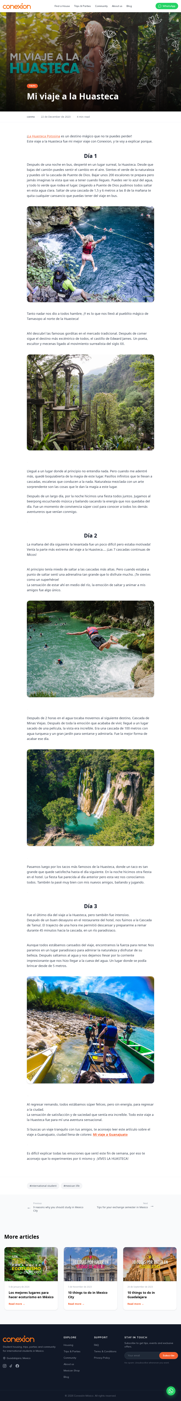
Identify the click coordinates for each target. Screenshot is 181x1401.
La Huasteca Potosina (44, 136)
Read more (17, 1303)
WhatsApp (169, 6)
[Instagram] (4, 1366)
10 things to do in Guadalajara (141, 1294)
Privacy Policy (102, 1357)
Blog (129, 6)
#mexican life (72, 1185)
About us (117, 6)
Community (101, 6)
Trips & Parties (82, 6)
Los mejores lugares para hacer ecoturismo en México (31, 1294)
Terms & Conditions (105, 1351)
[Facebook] (17, 1366)
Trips (32, 85)
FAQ (96, 1345)
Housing (68, 1345)
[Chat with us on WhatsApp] (171, 1390)
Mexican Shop (72, 1370)
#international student (43, 1185)
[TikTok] (11, 1366)
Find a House (62, 6)
